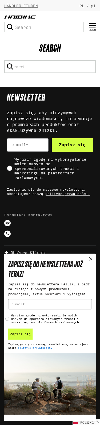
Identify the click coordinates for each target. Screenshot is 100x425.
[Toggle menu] (92, 27)
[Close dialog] (90, 259)
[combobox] (44, 27)
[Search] (10, 27)
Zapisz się (72, 144)
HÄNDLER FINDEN (21, 5)
